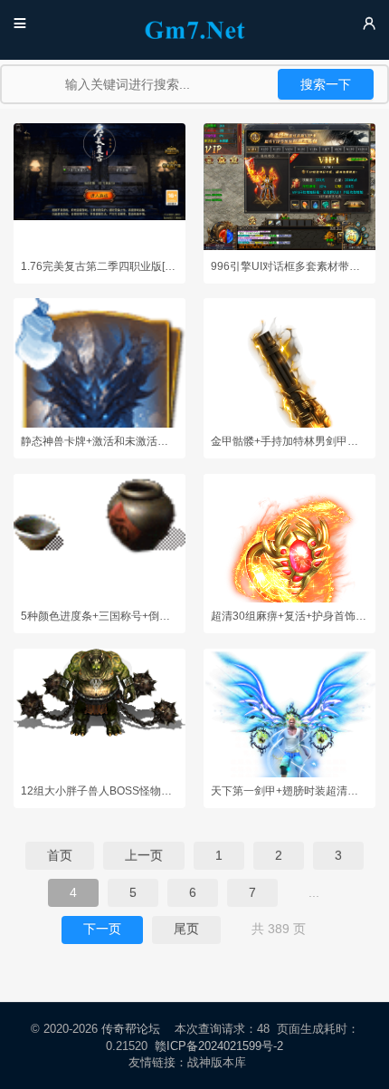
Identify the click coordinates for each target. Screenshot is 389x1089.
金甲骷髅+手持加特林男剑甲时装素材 (289, 441)
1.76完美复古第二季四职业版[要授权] (99, 266)
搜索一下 (325, 84)
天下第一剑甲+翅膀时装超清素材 (289, 791)
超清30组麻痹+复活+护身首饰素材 (289, 616)
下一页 (102, 928)
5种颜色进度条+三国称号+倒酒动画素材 (99, 616)
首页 (59, 855)
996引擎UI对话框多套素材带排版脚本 (289, 266)
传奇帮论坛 (130, 1029)
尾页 (186, 928)
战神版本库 (217, 1062)
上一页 (144, 855)
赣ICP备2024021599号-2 (219, 1046)
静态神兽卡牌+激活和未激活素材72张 (99, 441)
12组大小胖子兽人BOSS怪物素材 (99, 791)
